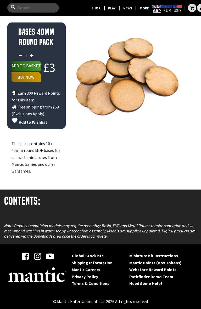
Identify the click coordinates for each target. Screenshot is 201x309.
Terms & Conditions (90, 283)
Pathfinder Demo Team (151, 276)
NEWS (127, 8)
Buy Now (26, 77)
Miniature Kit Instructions (153, 255)
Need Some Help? (146, 283)
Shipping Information (92, 262)
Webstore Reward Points (152, 269)
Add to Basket (26, 65)
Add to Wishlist (32, 122)
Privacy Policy (85, 276)
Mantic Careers (86, 269)
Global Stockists (88, 255)
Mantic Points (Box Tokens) (155, 262)
